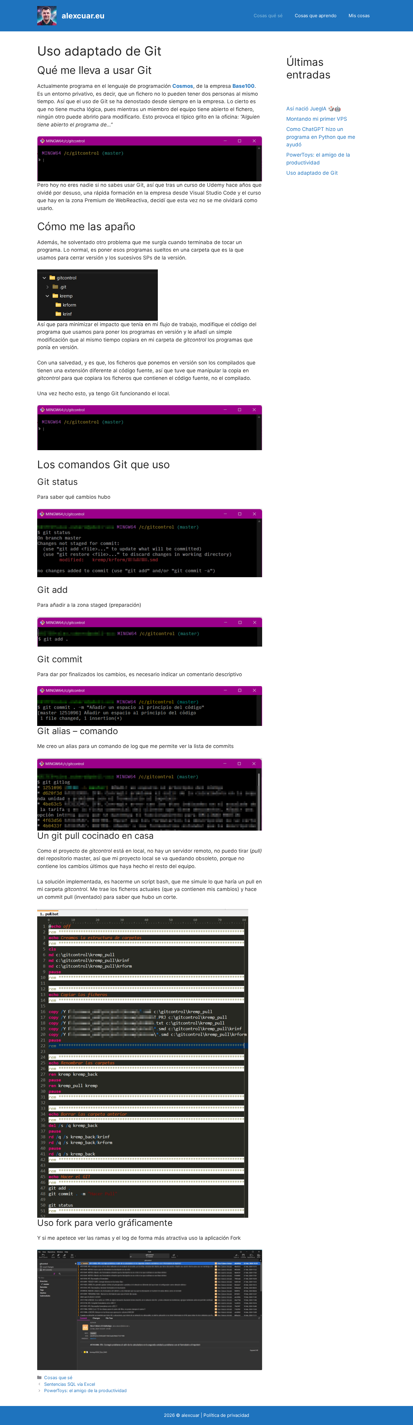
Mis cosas (359, 15)
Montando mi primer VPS (316, 119)
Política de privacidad (226, 1415)
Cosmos (182, 86)
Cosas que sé (58, 1377)
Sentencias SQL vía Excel (69, 1384)
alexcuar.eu (83, 15)
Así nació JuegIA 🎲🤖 (313, 109)
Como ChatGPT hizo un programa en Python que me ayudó (320, 137)
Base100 (244, 86)
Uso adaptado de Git (312, 173)
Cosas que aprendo (316, 15)
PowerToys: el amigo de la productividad (85, 1390)
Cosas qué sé (268, 15)
